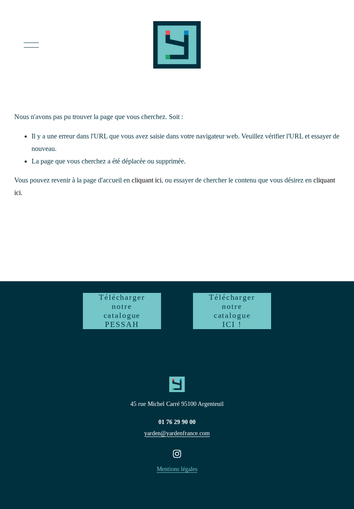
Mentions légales (177, 468)
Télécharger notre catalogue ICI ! (232, 311)
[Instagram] (177, 453)
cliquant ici (146, 180)
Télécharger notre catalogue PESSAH (122, 311)
